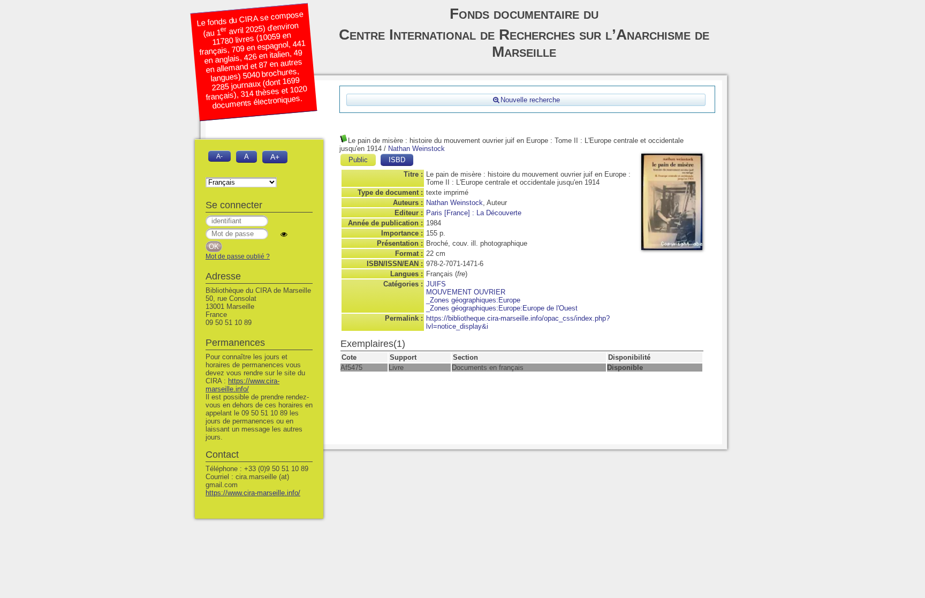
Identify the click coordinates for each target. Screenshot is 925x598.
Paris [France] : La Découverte (473, 213)
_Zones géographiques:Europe (473, 300)
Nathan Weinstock (416, 149)
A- (219, 156)
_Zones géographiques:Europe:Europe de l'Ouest (502, 308)
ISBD (397, 160)
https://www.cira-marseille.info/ (242, 385)
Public (358, 160)
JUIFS (436, 284)
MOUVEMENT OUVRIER (465, 292)
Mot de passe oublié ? (238, 256)
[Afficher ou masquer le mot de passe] (283, 234)
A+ (274, 157)
